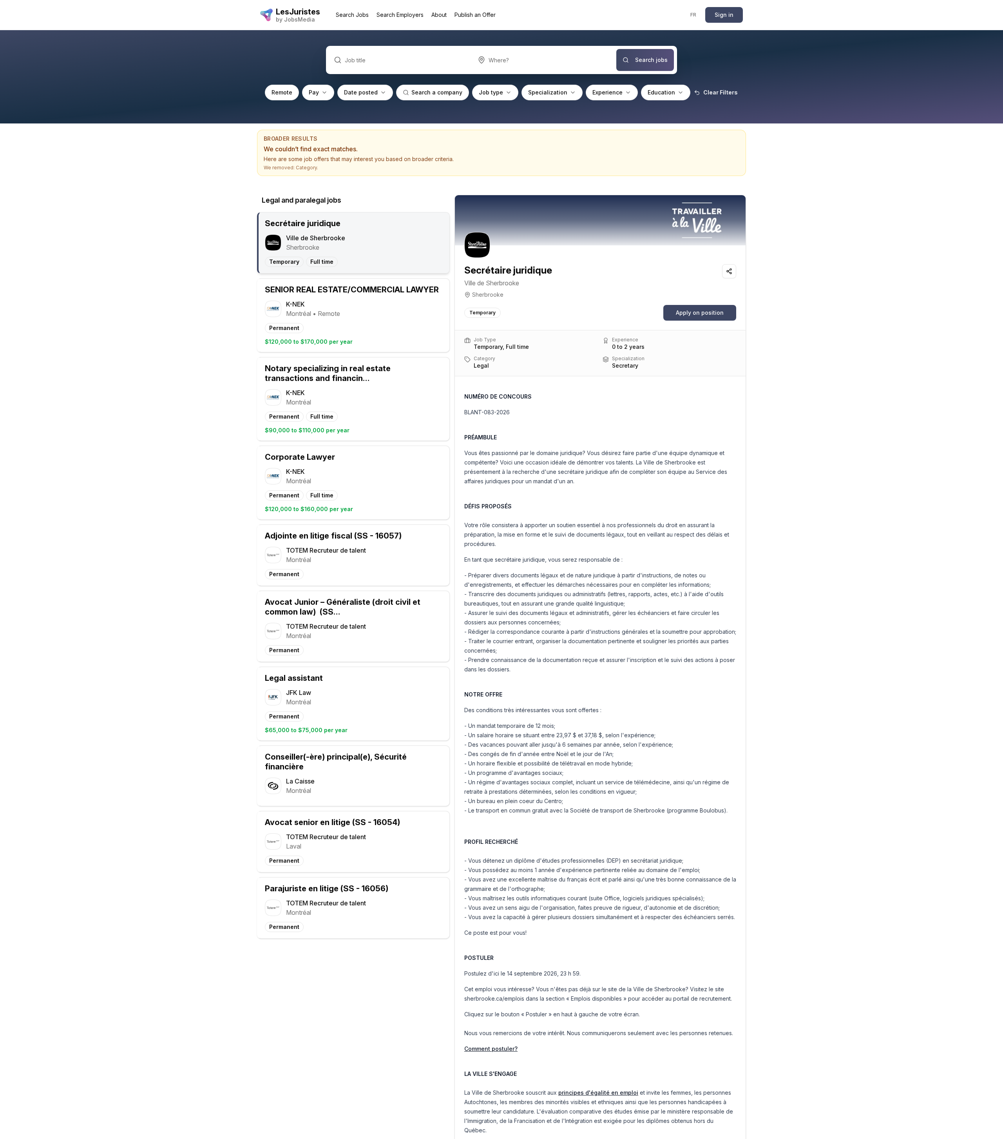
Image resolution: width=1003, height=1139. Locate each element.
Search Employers (400, 14)
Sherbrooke (487, 294)
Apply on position (700, 312)
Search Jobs (352, 14)
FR (693, 15)
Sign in (724, 14)
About (439, 14)
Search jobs (651, 59)
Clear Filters (720, 92)
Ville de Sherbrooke (491, 283)
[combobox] (543, 60)
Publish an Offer (475, 14)
